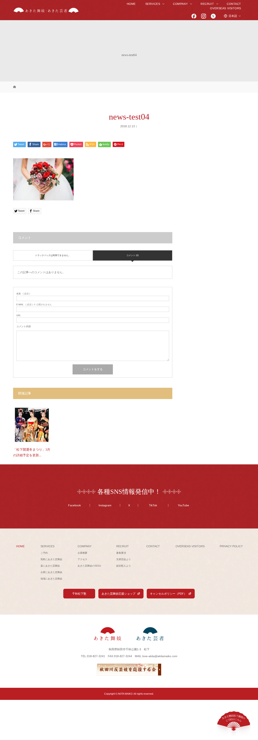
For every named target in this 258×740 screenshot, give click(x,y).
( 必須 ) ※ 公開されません (34, 304)
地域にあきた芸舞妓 (51, 578)
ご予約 (44, 552)
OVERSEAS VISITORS (225, 8)
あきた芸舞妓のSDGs (89, 565)
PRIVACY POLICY (231, 546)
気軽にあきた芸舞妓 (51, 559)
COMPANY (180, 3)
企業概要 (82, 552)
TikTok (153, 505)
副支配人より (123, 565)
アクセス (82, 559)
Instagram (105, 505)
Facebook (74, 505)
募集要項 (121, 552)
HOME (131, 3)
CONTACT (234, 3)
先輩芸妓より (123, 559)
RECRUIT (207, 3)
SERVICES (152, 3)
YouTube (183, 505)
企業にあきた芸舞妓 (51, 572)
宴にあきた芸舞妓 (50, 565)
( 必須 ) (23, 294)
